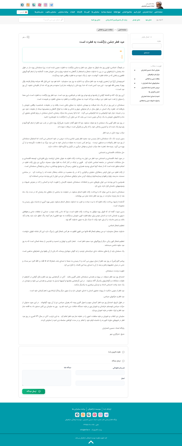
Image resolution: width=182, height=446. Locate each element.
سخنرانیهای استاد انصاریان (150, 83)
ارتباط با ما (107, 409)
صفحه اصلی (158, 12)
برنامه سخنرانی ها (78, 409)
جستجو (146, 52)
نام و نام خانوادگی (119, 368)
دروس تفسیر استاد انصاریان (150, 87)
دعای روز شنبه (95, 20)
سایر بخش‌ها (39, 12)
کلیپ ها (87, 12)
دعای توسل (136, 20)
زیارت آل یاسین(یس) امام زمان (116, 20)
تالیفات (72, 12)
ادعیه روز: (159, 19)
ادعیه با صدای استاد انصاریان (150, 96)
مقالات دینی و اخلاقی (152, 79)
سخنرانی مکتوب (50, 12)
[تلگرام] (51, 5)
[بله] (34, 5)
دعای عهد (148, 20)
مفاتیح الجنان (127, 12)
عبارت (159, 41)
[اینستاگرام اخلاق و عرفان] (45, 5)
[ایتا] (28, 5)
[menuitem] (158, 12)
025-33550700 (88, 424)
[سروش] (22, 5)
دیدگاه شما (67, 367)
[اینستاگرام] (100, 415)
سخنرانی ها (95, 12)
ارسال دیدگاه (31, 391)
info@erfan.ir (85, 429)
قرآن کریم (137, 12)
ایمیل (123, 378)
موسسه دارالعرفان (94, 409)
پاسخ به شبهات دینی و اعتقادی (149, 100)
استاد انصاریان (147, 12)
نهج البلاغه (117, 12)
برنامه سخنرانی (63, 12)
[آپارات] (40, 5)
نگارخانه (79, 12)
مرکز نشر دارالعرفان (153, 74)
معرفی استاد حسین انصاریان (150, 70)
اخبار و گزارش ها (154, 92)
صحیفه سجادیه (106, 12)
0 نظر (24, 37)
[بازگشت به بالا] (91, 442)
